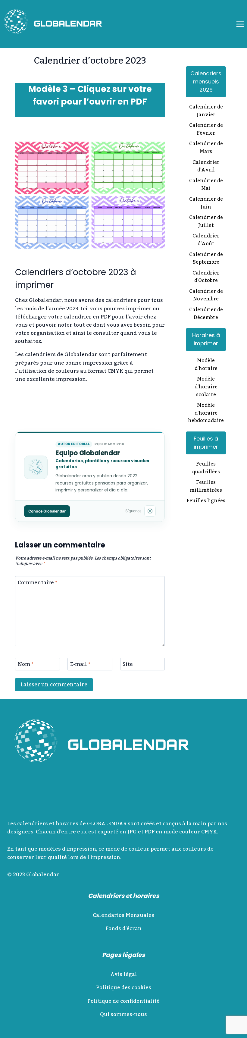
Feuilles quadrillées (206, 468)
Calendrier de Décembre (206, 314)
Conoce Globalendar (47, 511)
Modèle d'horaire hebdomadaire (206, 413)
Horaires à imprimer (206, 339)
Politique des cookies (123, 988)
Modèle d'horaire (206, 365)
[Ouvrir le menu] (240, 24)
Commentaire (37, 583)
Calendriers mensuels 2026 (205, 81)
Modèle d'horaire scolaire (206, 387)
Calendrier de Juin (206, 204)
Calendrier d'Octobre (205, 277)
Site (128, 665)
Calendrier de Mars (206, 148)
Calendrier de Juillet (206, 222)
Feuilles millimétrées (206, 487)
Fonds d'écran (123, 929)
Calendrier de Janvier (206, 111)
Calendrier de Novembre (206, 296)
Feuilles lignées (205, 501)
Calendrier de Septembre (206, 259)
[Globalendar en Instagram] (150, 511)
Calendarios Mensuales (123, 915)
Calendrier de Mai (206, 185)
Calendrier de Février (206, 130)
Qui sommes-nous (123, 1014)
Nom (25, 665)
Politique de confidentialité (123, 1001)
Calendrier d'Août (205, 240)
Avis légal (123, 974)
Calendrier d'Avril (205, 167)
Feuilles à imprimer (206, 442)
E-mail (80, 665)
